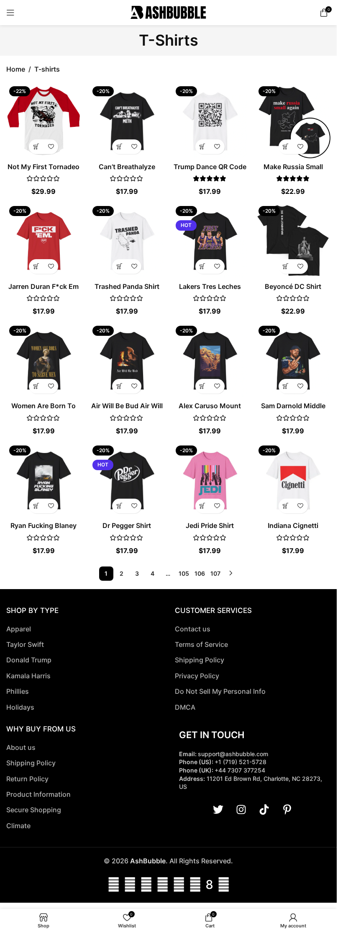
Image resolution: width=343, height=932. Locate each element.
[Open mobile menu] (10, 12)
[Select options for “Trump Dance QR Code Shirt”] (202, 146)
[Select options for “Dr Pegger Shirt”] (119, 506)
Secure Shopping (33, 810)
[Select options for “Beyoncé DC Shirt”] (286, 266)
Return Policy (27, 779)
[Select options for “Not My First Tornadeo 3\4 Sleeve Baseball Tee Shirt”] (36, 146)
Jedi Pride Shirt (210, 525)
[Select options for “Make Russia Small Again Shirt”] (286, 146)
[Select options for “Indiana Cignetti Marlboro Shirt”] (286, 506)
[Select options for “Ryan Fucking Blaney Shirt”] (36, 506)
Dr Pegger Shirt (126, 525)
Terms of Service (201, 644)
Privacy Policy (197, 676)
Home (15, 69)
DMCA (185, 707)
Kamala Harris (28, 676)
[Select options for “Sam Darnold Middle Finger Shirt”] (286, 386)
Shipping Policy (199, 660)
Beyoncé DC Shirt (293, 286)
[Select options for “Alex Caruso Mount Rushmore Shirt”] (202, 386)
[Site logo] (168, 12)
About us (21, 747)
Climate (18, 825)
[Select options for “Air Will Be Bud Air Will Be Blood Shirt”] (119, 386)
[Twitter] (217, 809)
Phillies (17, 691)
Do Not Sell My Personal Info (220, 691)
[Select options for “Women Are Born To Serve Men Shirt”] (36, 386)
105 (184, 573)
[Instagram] (240, 809)
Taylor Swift (25, 644)
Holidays (20, 707)
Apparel (18, 629)
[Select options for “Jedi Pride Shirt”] (202, 506)
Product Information (38, 794)
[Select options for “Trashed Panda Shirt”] (119, 266)
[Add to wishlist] (51, 146)
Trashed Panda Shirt (127, 286)
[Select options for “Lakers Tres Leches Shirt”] (202, 266)
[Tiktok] (263, 809)
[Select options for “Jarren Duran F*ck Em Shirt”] (36, 266)
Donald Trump (28, 660)
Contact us (192, 629)
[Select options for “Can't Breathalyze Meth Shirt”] (119, 146)
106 (200, 573)
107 (215, 573)
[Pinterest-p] (286, 809)
